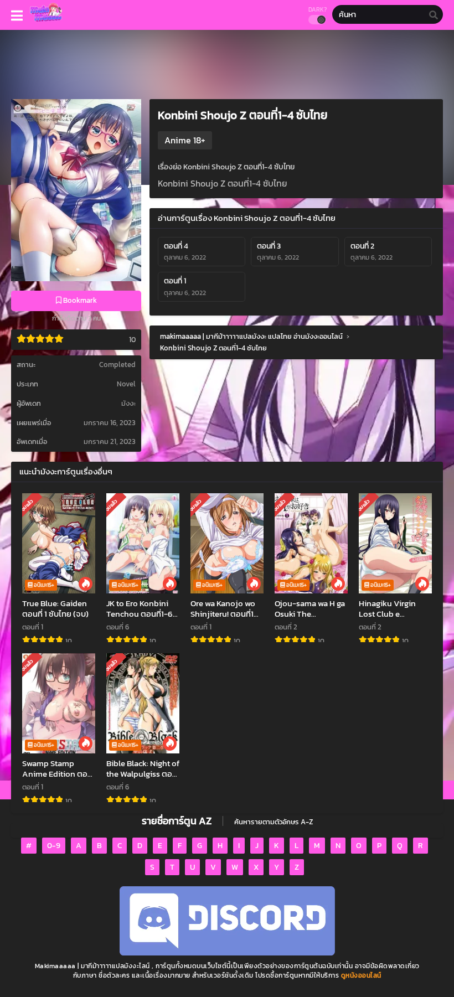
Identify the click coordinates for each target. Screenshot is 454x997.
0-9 (53, 845)
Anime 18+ (184, 140)
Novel (126, 384)
